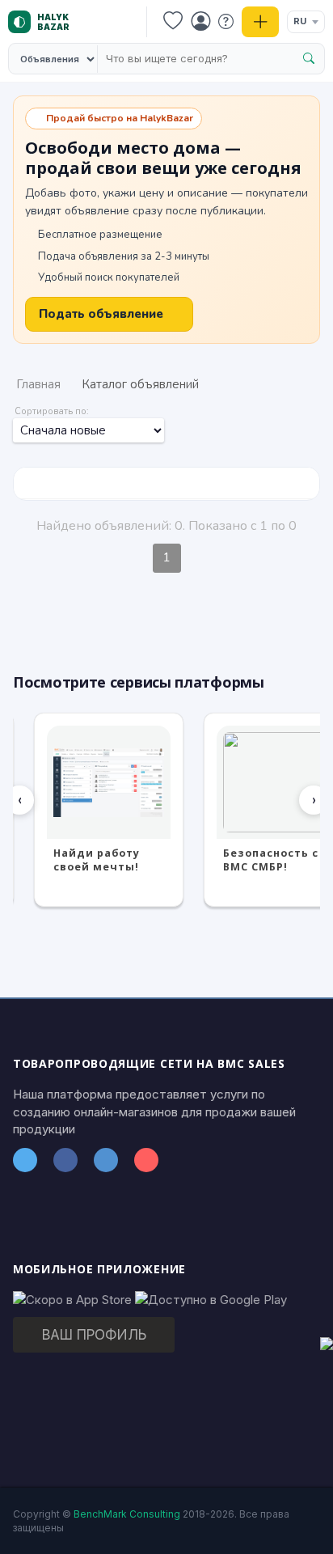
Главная (38, 384)
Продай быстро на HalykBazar (119, 118)
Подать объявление (101, 314)
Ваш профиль (94, 1335)
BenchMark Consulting (127, 1514)
